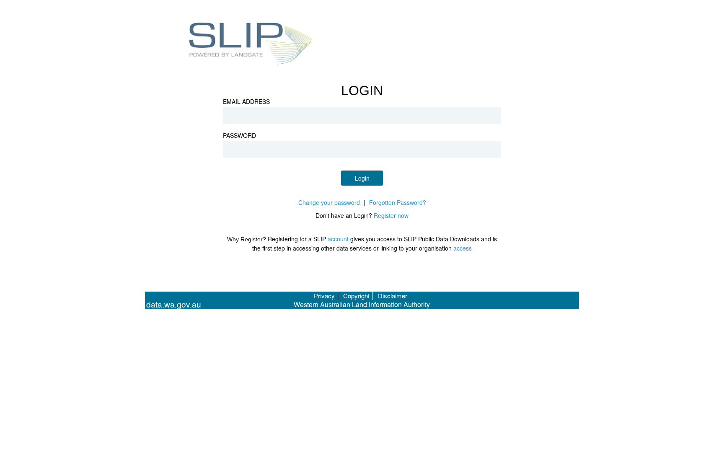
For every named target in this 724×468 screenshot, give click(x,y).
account (338, 239)
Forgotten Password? (397, 202)
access (462, 248)
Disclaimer (392, 295)
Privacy (324, 295)
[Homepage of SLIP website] (251, 45)
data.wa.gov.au (173, 304)
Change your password (329, 202)
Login (362, 178)
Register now (391, 215)
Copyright (356, 295)
